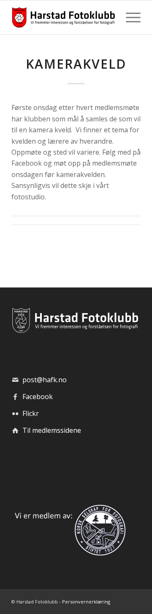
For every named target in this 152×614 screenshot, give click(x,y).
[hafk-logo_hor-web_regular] (63, 17)
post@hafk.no (44, 379)
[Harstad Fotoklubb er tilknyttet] (68, 553)
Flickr (30, 413)
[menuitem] (129, 17)
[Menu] (129, 17)
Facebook (37, 396)
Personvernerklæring (86, 601)
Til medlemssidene (51, 430)
